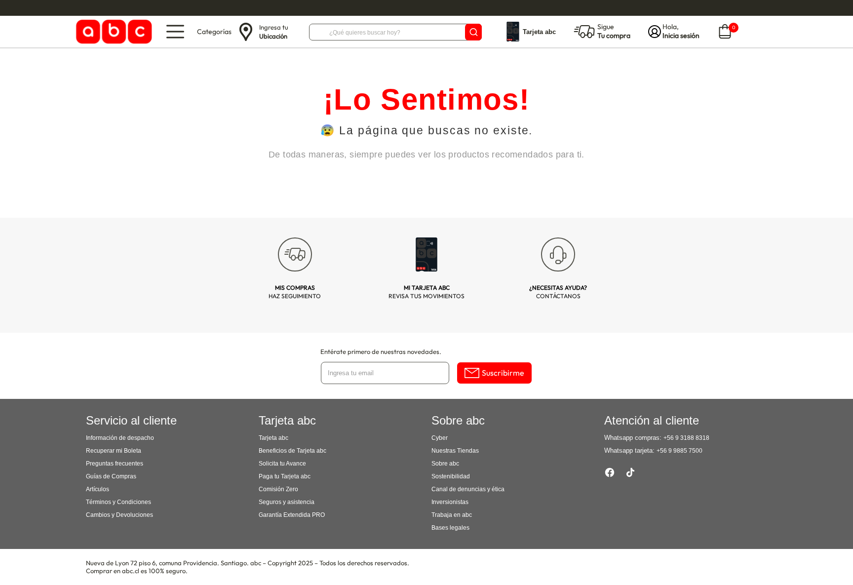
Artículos (97, 489)
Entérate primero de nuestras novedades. (380, 351)
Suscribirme (503, 373)
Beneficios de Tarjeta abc (292, 450)
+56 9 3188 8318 (686, 437)
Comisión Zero (278, 489)
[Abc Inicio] (112, 32)
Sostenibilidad (450, 476)
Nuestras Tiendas (455, 450)
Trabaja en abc (451, 514)
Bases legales (450, 527)
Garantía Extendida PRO (292, 514)
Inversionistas (449, 502)
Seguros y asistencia (286, 502)
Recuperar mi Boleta (113, 450)
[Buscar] (473, 32)
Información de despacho (120, 437)
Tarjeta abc (273, 437)
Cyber (439, 437)
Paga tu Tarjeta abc (284, 476)
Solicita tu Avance (282, 463)
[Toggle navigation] (175, 31)
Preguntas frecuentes (114, 463)
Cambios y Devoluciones (119, 514)
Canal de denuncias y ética (467, 489)
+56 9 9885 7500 (679, 450)
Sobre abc (445, 463)
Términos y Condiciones (118, 502)
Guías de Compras (111, 476)
